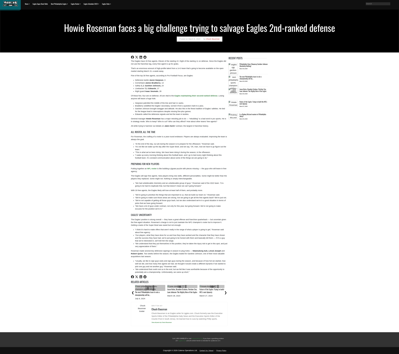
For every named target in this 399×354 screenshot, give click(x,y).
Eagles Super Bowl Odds (40, 4)
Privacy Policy (221, 350)
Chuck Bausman (213, 39)
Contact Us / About (206, 350)
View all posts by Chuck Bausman (162, 322)
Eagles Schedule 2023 (91, 4)
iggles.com (182, 340)
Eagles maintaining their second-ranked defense (195, 96)
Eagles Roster (75, 4)
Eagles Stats (106, 4)
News (26, 4)
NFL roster (152, 169)
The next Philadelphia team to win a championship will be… (147, 293)
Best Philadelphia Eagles (58, 4)
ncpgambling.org (197, 338)
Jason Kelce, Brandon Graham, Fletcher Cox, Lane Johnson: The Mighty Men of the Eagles (182, 291)
